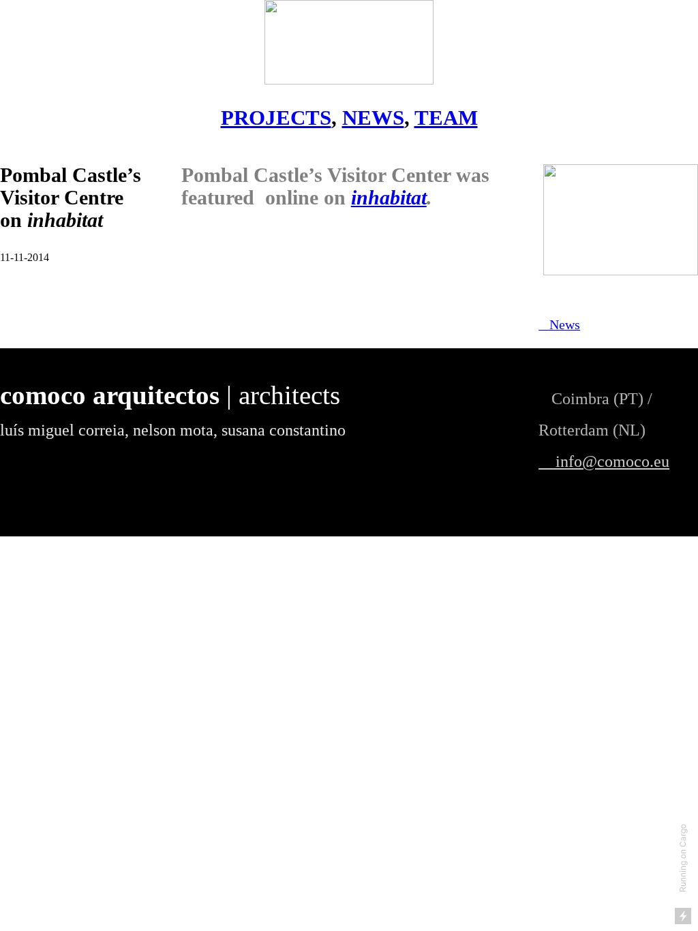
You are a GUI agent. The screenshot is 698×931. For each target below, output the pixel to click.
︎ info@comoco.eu (603, 461)
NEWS (373, 117)
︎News (559, 324)
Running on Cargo (683, 858)
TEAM (446, 117)
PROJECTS (276, 117)
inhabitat (389, 198)
